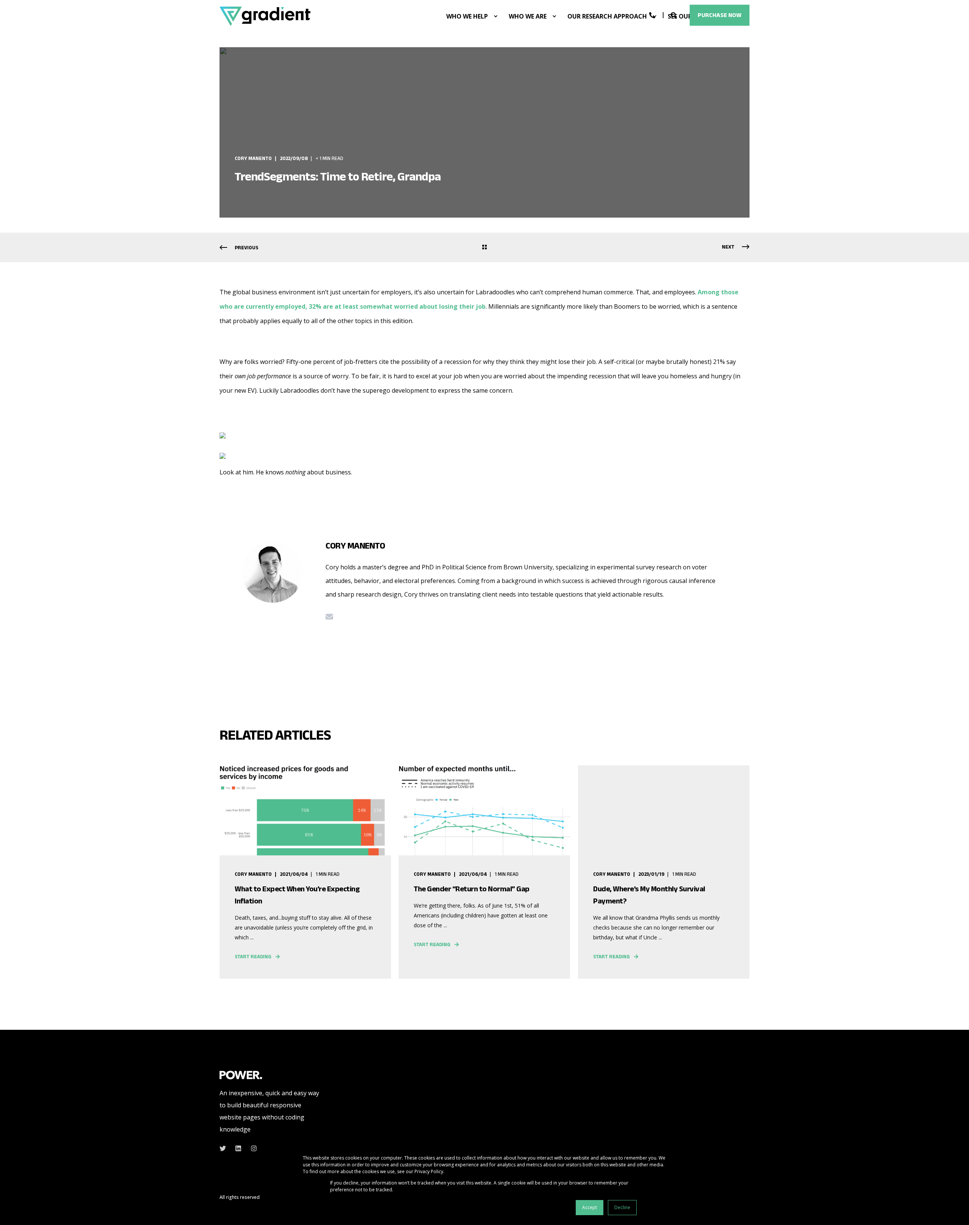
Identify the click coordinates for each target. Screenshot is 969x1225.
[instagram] (251, 1148)
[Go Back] (484, 248)
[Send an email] (329, 616)
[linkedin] (238, 1148)
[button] (954, 1210)
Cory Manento (253, 158)
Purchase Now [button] (720, 15)
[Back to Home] (265, 16)
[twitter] (225, 1148)
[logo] (241, 1074)
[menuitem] (495, 16)
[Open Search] (674, 15)
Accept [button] (589, 1207)
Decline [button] (622, 1207)
